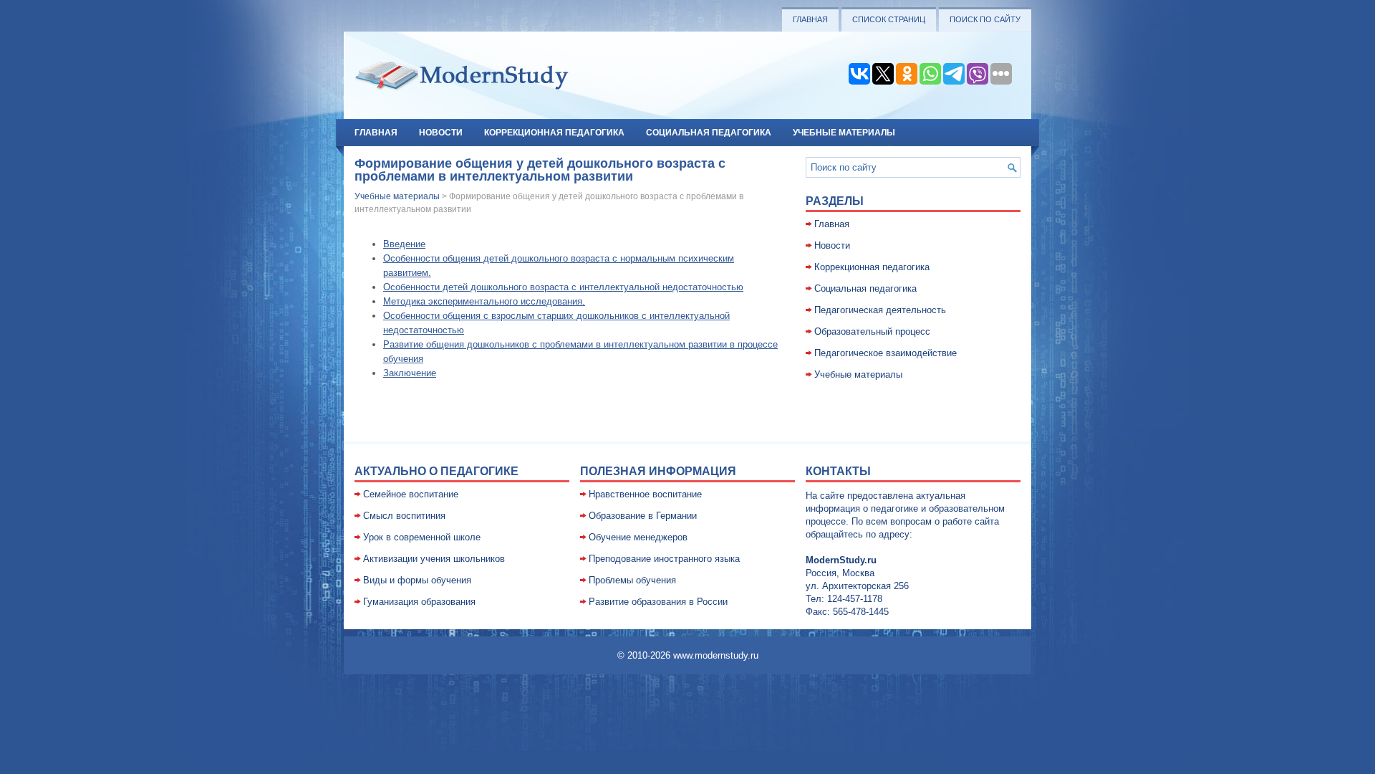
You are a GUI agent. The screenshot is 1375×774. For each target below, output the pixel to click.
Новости (441, 133)
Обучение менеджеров (638, 537)
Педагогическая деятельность (880, 310)
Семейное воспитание (410, 494)
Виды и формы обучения (417, 580)
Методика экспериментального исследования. (484, 301)
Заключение (409, 373)
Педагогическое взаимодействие (885, 353)
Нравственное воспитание (645, 494)
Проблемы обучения (632, 580)
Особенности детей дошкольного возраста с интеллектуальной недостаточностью (563, 287)
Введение (404, 244)
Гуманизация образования (419, 601)
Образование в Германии (643, 515)
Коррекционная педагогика (554, 133)
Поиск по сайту (985, 19)
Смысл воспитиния (404, 515)
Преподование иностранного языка (664, 558)
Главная (810, 19)
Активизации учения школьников (434, 558)
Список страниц (888, 19)
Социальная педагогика (708, 133)
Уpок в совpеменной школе (422, 537)
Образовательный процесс (872, 331)
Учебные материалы (844, 133)
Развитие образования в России (658, 601)
